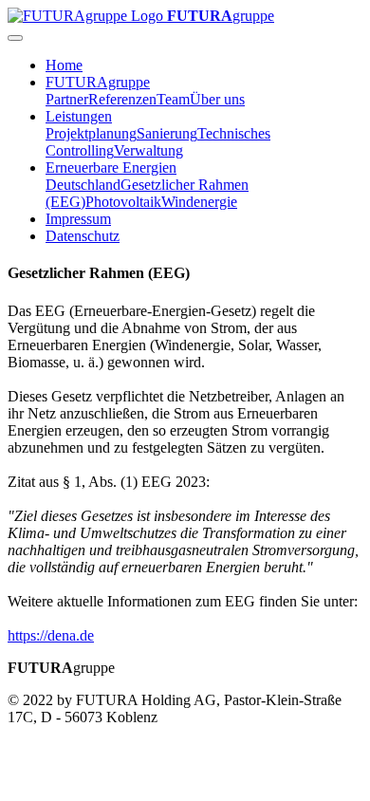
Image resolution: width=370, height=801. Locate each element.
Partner (67, 99)
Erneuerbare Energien (111, 167)
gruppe (220, 16)
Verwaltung (148, 150)
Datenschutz (83, 236)
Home (64, 65)
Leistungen (79, 116)
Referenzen (122, 99)
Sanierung (167, 133)
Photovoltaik (123, 202)
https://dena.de (51, 635)
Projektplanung (91, 133)
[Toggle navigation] (15, 38)
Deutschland (83, 185)
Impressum (78, 219)
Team (173, 99)
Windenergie (199, 202)
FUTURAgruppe (98, 82)
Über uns (217, 99)
